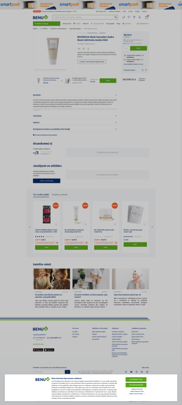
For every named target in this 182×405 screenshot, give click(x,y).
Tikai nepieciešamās (136, 385)
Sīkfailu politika (137, 389)
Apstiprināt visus (136, 379)
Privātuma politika (137, 391)
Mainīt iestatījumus (136, 393)
